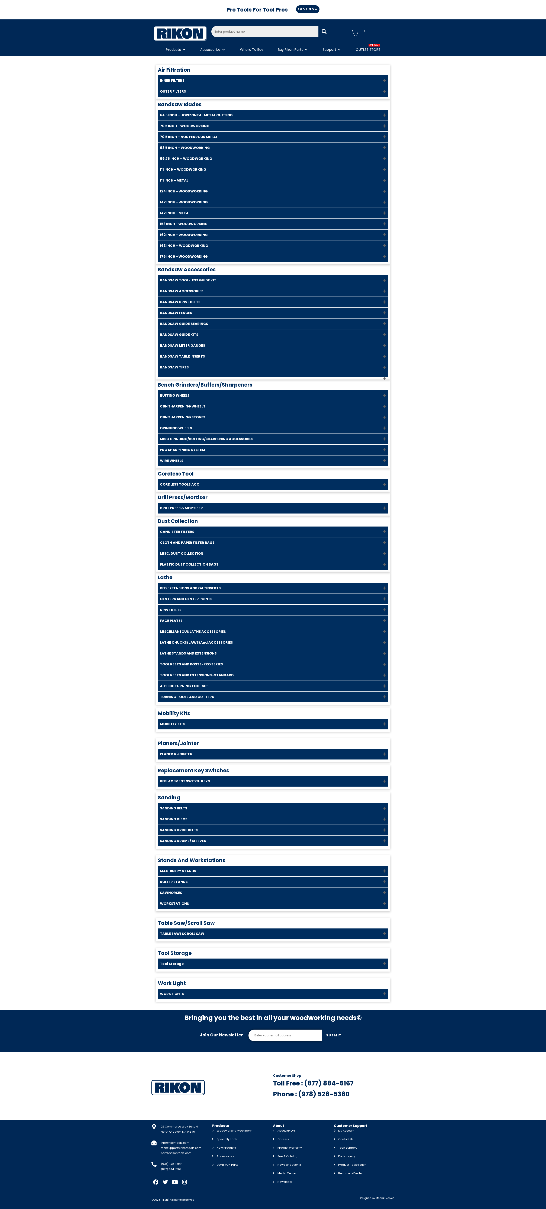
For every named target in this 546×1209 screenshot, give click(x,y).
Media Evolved (385, 1198)
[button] (175, 49)
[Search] (324, 31)
